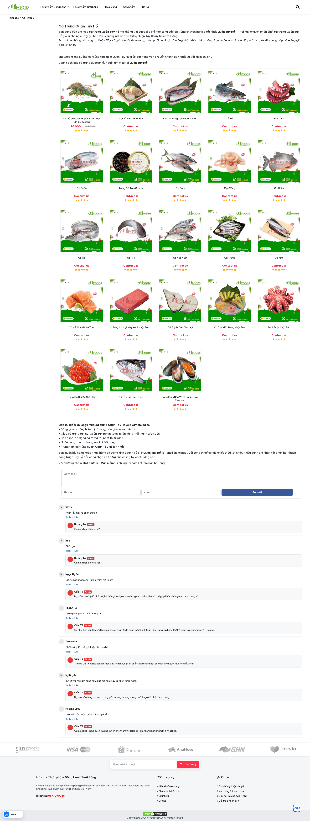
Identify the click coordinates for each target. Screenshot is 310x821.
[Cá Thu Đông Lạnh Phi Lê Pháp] (180, 91)
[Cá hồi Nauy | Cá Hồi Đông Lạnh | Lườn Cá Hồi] (229, 91)
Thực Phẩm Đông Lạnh (53, 6)
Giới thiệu (164, 796)
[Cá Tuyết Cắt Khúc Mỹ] (180, 300)
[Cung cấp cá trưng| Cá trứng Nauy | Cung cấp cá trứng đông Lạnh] (229, 231)
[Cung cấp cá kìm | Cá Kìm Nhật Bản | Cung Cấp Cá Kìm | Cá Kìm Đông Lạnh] (279, 231)
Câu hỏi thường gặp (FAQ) (233, 796)
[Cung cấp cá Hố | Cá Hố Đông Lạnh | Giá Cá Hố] (82, 231)
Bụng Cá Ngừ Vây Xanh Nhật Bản (131, 327)
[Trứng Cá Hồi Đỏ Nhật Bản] (82, 370)
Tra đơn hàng (188, 764)
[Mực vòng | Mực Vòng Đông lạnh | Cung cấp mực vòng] (229, 161)
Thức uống (111, 6)
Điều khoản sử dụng (169, 786)
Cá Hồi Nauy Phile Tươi (81, 327)
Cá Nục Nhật (180, 257)
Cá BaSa (82, 188)
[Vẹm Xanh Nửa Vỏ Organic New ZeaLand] (180, 370)
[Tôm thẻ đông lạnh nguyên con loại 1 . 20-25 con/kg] (82, 91)
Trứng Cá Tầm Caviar (131, 188)
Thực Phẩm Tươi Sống (85, 6)
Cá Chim (279, 188)
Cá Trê (131, 257)
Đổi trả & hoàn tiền (229, 800)
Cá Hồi (229, 118)
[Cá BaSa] (82, 161)
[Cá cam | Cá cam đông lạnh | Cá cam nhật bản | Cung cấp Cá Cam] (180, 161)
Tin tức (146, 6)
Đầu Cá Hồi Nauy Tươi (131, 397)
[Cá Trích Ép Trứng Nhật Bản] (229, 300)
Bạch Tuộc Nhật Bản (279, 327)
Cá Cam (180, 188)
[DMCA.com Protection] (155, 813)
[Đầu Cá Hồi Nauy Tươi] (131, 370)
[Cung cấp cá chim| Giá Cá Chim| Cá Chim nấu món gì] (279, 161)
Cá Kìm (279, 257)
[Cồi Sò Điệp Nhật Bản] (131, 91)
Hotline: (52, 795)
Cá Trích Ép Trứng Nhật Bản (229, 327)
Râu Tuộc (279, 118)
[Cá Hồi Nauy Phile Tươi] (82, 300)
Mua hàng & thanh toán (231, 791)
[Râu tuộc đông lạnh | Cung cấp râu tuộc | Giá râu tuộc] (279, 91)
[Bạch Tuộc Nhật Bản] (279, 300)
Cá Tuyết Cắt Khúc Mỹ (180, 327)
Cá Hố (81, 257)
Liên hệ (162, 800)
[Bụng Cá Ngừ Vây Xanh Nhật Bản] (131, 300)
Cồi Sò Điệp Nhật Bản (131, 118)
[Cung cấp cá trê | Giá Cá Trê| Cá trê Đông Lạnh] (131, 231)
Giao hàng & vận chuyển (232, 786)
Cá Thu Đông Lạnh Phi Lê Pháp (180, 118)
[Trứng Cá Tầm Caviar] (131, 161)
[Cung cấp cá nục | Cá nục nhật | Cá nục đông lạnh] (180, 231)
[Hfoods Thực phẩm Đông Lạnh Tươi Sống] (19, 7)
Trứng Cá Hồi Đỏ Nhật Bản (81, 397)
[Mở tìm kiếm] (298, 7)
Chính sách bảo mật (170, 791)
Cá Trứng (229, 257)
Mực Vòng (229, 188)
